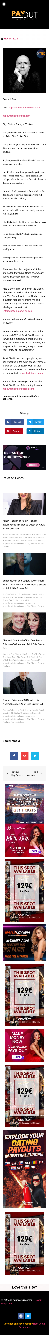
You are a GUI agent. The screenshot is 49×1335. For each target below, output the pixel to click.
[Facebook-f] (14, 756)
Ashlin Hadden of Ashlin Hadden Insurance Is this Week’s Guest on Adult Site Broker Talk (24, 524)
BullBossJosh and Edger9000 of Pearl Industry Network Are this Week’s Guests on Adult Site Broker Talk (24, 584)
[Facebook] (21, 1316)
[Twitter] (35, 756)
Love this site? (24, 1287)
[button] (24, 4)
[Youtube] (24, 756)
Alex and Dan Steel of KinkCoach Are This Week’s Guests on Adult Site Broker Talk (24, 644)
